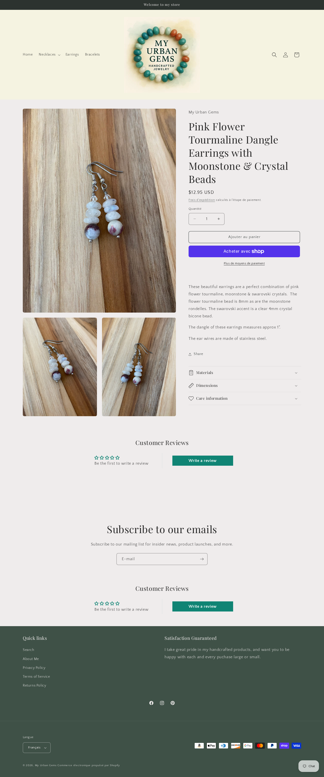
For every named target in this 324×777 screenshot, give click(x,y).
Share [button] (198, 354)
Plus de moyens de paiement (244, 263)
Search (28, 650)
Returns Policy (34, 686)
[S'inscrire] (201, 559)
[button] (49, 54)
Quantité (195, 208)
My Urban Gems (46, 765)
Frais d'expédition (202, 200)
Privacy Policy (34, 668)
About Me (31, 659)
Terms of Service (36, 677)
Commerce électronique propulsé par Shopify (88, 765)
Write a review (202, 460)
